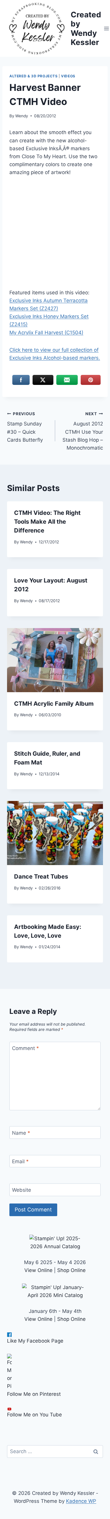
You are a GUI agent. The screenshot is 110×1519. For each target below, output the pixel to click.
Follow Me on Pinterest (34, 1394)
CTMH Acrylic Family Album (54, 703)
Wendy (21, 115)
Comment (25, 1048)
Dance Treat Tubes (41, 876)
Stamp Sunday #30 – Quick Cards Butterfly (25, 427)
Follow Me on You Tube (34, 1415)
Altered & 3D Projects (33, 76)
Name (21, 1133)
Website (21, 1190)
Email (20, 1161)
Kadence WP (81, 1501)
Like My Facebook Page (35, 1341)
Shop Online (71, 1270)
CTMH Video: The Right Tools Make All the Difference (47, 521)
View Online (38, 1270)
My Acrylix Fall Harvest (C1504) (46, 332)
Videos (68, 76)
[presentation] (55, 660)
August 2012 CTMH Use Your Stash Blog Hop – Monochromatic (82, 431)
